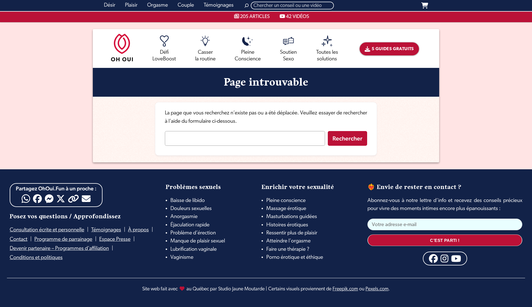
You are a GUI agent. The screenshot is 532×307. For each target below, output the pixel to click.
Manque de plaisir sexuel (197, 241)
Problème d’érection (193, 233)
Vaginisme (181, 257)
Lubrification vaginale (193, 249)
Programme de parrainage (63, 239)
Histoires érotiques (287, 225)
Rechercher (347, 138)
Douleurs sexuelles (191, 208)
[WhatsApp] (26, 199)
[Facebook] (37, 198)
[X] (60, 198)
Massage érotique (286, 208)
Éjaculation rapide (189, 225)
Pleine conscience (286, 200)
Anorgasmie (184, 216)
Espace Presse (115, 239)
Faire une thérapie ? (287, 249)
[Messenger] (49, 198)
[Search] (246, 5)
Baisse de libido (187, 200)
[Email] (86, 198)
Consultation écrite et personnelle (47, 230)
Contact (18, 239)
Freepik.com (345, 289)
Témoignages (106, 230)
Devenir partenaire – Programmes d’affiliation (59, 248)
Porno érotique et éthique (294, 257)
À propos (138, 230)
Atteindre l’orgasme (288, 241)
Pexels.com (376, 289)
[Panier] (424, 5)
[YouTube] (456, 258)
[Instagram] (444, 258)
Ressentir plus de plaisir (291, 233)
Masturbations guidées (291, 216)
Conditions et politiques (36, 257)
